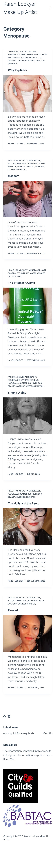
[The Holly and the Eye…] (27, 526)
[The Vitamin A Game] (27, 306)
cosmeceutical (16, 51)
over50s (12, 60)
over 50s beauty (32, 57)
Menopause (14, 54)
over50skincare (26, 60)
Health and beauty (18, 160)
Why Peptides (17, 70)
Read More (9, 759)
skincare (40, 60)
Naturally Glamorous (19, 383)
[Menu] (50, 8)
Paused (13, 610)
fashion (12, 377)
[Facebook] (4, 716)
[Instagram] (9, 716)
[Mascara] (27, 199)
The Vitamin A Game (21, 282)
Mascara (13, 176)
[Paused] (27, 633)
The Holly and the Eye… (23, 503)
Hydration (30, 51)
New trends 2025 (29, 54)
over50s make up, (17, 169)
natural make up (17, 163)
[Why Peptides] (27, 93)
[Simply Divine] (27, 415)
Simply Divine (17, 392)
